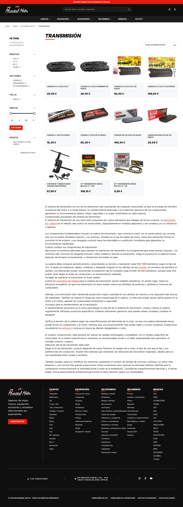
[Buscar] (128, 9)
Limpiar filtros (28, 153)
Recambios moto (28, 26)
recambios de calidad (67, 281)
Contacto (17, 421)
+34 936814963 (39, 479)
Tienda (15, 26)
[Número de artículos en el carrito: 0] (175, 9)
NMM (7, 26)
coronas (142, 267)
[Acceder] (169, 9)
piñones (66, 328)
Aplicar (16, 127)
